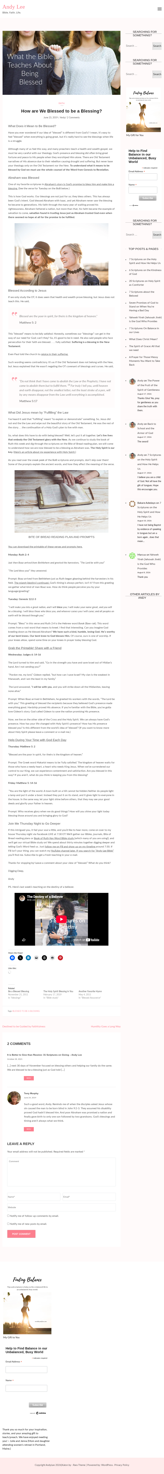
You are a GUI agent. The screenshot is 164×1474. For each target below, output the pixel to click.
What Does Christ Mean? (143, 339)
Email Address (137, 171)
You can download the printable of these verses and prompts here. (45, 546)
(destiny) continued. (38, 583)
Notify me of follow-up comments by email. (34, 1216)
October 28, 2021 (14, 1059)
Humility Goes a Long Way (106, 1026)
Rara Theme (79, 1465)
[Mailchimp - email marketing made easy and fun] (134, 205)
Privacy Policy (121, 1465)
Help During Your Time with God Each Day (37, 740)
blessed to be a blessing (26, 1011)
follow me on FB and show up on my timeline (70, 846)
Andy (62, 118)
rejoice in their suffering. (54, 354)
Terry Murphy (31, 1093)
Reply (29, 1078)
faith (62, 103)
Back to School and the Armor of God (146, 429)
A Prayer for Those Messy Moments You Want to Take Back (144, 361)
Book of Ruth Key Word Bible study (54, 838)
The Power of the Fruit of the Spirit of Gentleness (148, 385)
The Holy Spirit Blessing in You (58, 991)
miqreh (23, 583)
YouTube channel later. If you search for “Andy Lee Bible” (82, 851)
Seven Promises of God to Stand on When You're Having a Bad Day (143, 307)
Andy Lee (13, 7)
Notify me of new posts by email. (28, 1224)
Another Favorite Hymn (90, 991)
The (16, 583)
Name (133, 184)
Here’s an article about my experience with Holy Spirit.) (45, 452)
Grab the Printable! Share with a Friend (35, 648)
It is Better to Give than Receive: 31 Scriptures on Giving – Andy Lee (44, 1055)
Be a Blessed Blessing (18, 991)
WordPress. (107, 1465)
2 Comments (73, 118)
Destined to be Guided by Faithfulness (23, 1026)
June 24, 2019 (30, 1098)
